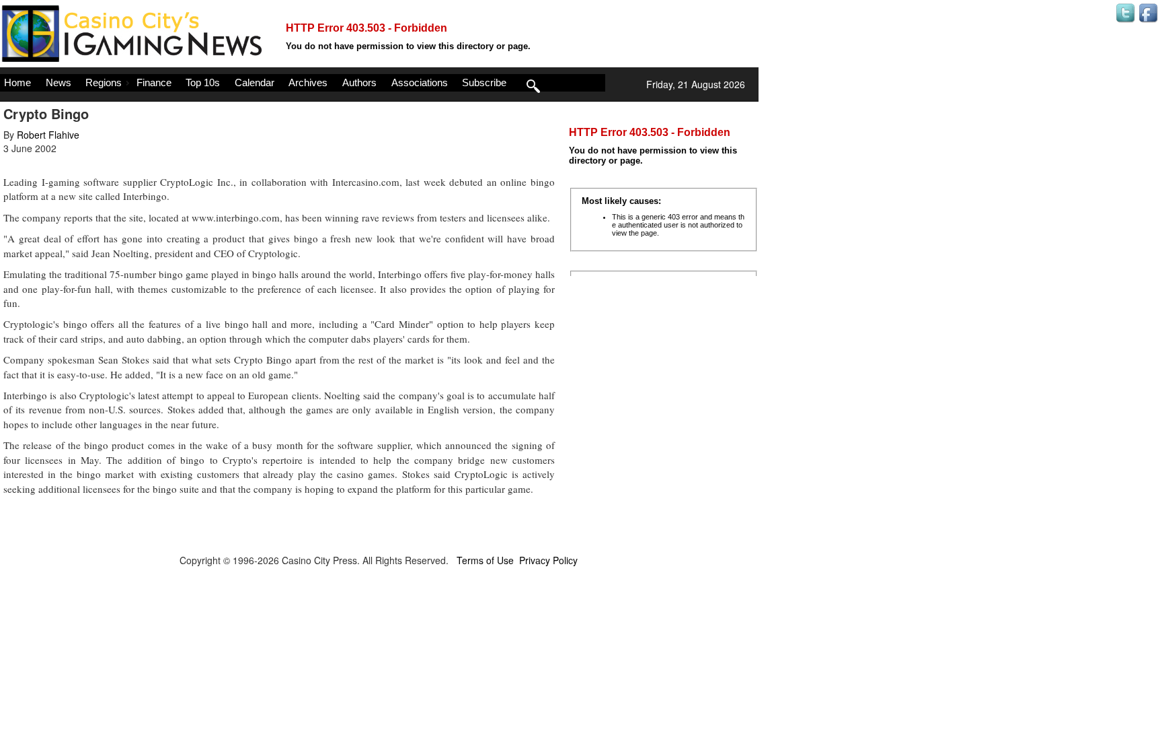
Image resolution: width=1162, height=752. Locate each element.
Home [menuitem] (17, 82)
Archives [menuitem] (307, 82)
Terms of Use (485, 560)
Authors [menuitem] (359, 82)
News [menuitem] (58, 82)
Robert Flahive (48, 134)
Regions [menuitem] (103, 82)
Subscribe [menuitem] (484, 82)
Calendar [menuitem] (254, 82)
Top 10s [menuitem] (203, 82)
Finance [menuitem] (154, 82)
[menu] (302, 83)
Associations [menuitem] (419, 82)
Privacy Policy (548, 560)
